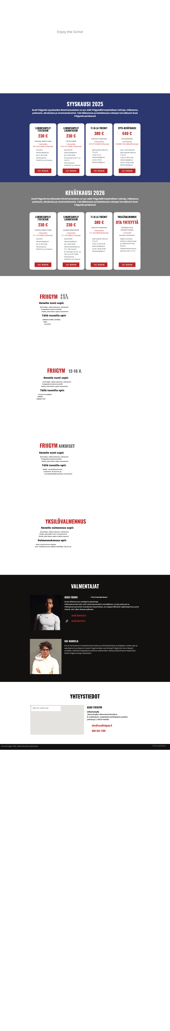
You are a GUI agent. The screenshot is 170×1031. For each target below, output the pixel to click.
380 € (99, 133)
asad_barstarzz (78, 615)
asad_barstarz (78, 620)
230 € (43, 136)
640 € (127, 133)
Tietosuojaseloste (159, 746)
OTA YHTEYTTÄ (127, 222)
